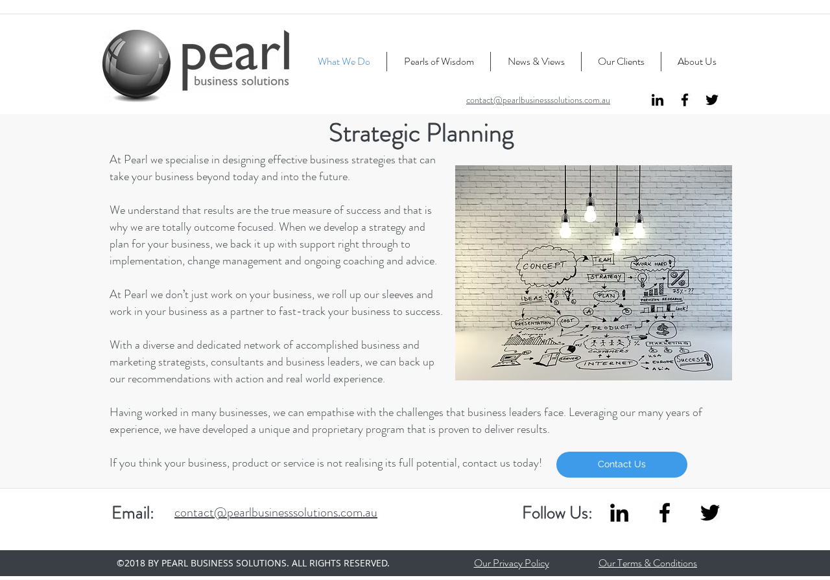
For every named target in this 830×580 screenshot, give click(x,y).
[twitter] (712, 99)
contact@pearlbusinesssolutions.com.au (538, 99)
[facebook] (684, 99)
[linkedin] (657, 99)
